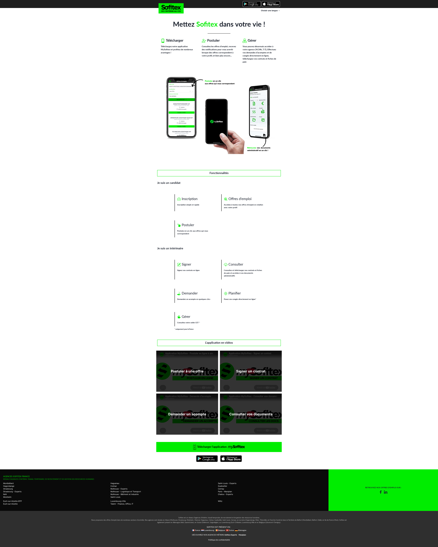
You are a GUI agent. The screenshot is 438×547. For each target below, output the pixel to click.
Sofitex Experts (231, 535)
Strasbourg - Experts (12, 491)
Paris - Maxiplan (225, 491)
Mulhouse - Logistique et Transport (126, 491)
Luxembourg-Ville (118, 501)
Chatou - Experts (225, 494)
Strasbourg (8, 489)
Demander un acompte (187, 414)
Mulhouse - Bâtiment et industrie (125, 494)
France (197, 530)
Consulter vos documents (250, 414)
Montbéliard (8, 483)
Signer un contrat (250, 371)
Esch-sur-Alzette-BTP (12, 501)
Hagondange (8, 486)
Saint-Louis (115, 497)
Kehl (5, 494)
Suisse (231, 530)
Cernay (221, 489)
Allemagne (242, 530)
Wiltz (220, 501)
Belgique (221, 530)
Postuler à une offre (187, 371)
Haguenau (115, 483)
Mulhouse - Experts (119, 489)
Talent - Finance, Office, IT (122, 504)
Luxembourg (209, 530)
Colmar (114, 486)
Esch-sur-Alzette (10, 504)
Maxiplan (242, 535)
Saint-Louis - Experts (227, 483)
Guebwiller (222, 486)
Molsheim (7, 497)
